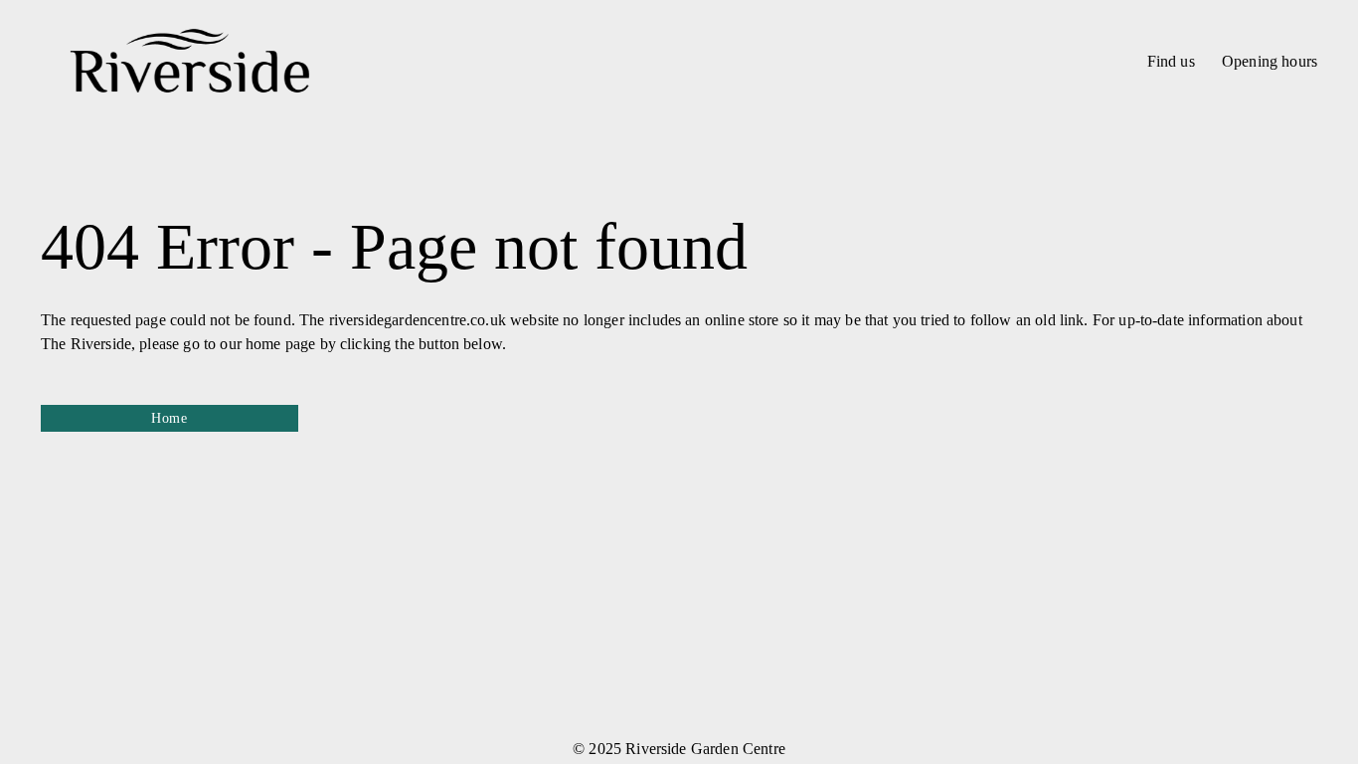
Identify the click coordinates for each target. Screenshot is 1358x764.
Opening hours (1269, 61)
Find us (1171, 61)
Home (169, 418)
